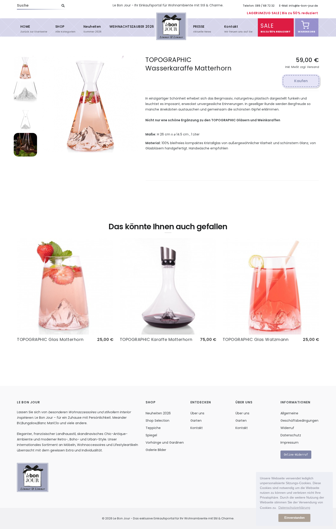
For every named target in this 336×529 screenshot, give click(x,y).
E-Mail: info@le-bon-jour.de (298, 6)
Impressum (289, 442)
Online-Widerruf (296, 454)
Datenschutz (290, 435)
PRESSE (198, 28)
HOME (25, 28)
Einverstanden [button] (294, 517)
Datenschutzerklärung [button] (294, 507)
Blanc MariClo (48, 423)
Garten (196, 420)
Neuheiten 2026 (158, 413)
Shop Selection (157, 420)
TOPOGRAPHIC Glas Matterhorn (50, 339)
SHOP (59, 28)
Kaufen (301, 81)
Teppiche (153, 428)
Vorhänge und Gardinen (165, 442)
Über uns (197, 413)
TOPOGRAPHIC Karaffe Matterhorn (156, 339)
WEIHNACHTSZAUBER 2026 (131, 26)
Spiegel (151, 435)
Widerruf (287, 428)
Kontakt (231, 28)
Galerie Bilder (156, 450)
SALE (267, 27)
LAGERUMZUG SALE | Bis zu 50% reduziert (282, 13)
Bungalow (29, 423)
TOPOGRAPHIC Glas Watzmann (256, 339)
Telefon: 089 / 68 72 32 (259, 6)
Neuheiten (92, 28)
